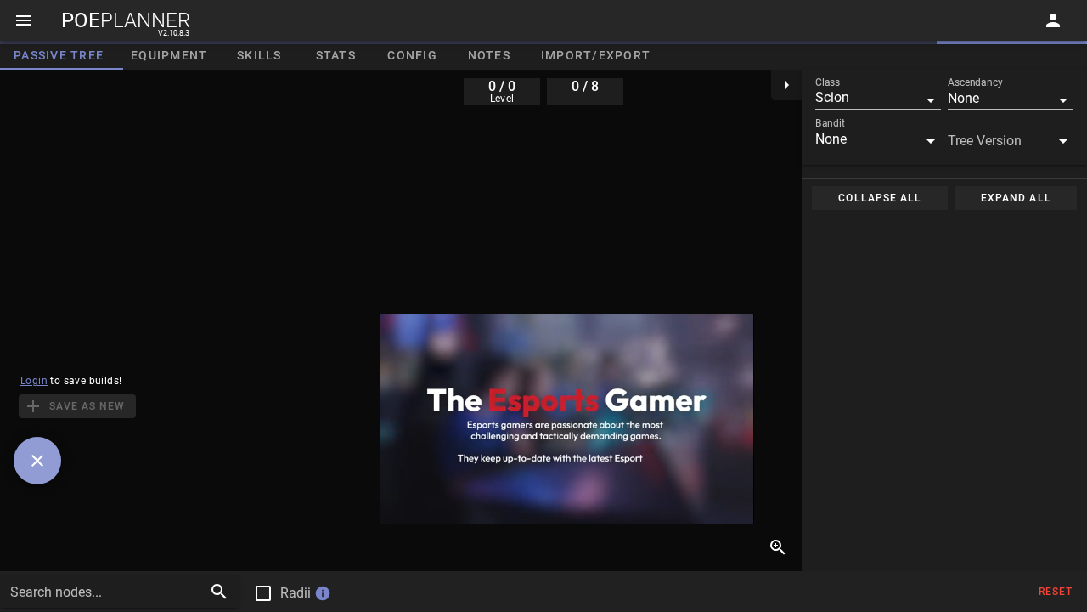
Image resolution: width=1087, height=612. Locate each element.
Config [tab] (412, 55)
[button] (878, 98)
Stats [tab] (336, 55)
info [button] (322, 593)
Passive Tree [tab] (59, 55)
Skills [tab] (259, 55)
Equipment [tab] (169, 55)
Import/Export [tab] (596, 55)
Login (34, 381)
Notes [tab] (489, 55)
